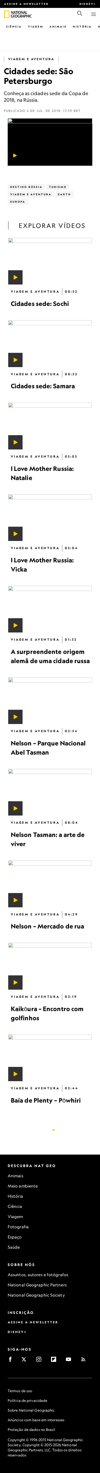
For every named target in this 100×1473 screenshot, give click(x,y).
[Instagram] (40, 1361)
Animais (58, 26)
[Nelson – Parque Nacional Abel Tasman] (50, 700)
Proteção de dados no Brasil (31, 1429)
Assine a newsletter (26, 3)
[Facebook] (12, 1361)
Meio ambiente (23, 1185)
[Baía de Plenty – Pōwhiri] (50, 1057)
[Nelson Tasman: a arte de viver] (50, 792)
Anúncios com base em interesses (36, 1420)
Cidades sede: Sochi (40, 303)
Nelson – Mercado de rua (47, 926)
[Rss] (85, 1361)
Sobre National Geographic (31, 1410)
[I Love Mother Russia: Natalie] (50, 426)
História (82, 26)
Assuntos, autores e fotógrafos (38, 1274)
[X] (25, 1361)
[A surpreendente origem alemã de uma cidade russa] (50, 609)
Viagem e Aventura (31, 59)
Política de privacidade (27, 1400)
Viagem (35, 26)
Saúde (14, 1247)
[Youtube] (70, 1361)
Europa (17, 201)
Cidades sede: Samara (43, 386)
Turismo (58, 186)
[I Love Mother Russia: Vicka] (50, 517)
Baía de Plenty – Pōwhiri (46, 1100)
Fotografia (18, 1226)
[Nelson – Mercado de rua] (50, 883)
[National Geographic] (6, 14)
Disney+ (87, 3)
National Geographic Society (36, 1295)
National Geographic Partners (37, 1284)
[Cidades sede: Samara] (50, 343)
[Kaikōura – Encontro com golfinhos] (50, 966)
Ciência (14, 26)
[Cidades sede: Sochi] (50, 261)
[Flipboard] (55, 1361)
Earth (64, 194)
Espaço (15, 1236)
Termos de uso (20, 1391)
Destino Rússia (26, 186)
